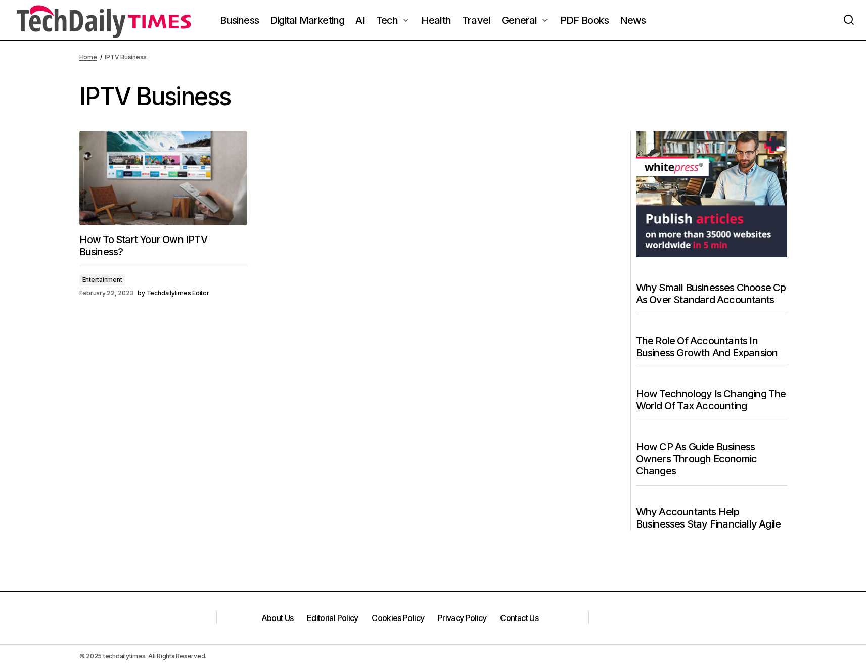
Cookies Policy (398, 618)
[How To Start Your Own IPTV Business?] (163, 178)
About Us (277, 618)
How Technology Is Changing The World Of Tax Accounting (711, 400)
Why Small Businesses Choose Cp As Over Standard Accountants (711, 293)
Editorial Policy (332, 618)
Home (88, 57)
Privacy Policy (462, 618)
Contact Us (519, 618)
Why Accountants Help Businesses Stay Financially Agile (708, 518)
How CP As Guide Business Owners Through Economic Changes (696, 459)
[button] (849, 20)
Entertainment (102, 279)
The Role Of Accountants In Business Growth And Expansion (707, 347)
